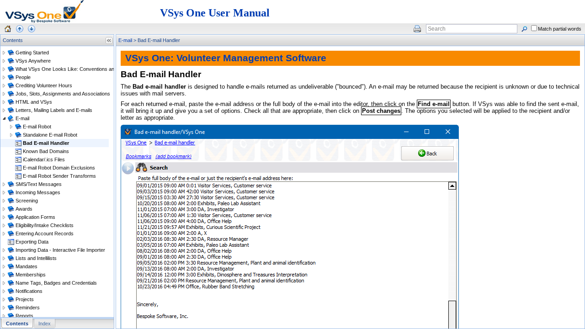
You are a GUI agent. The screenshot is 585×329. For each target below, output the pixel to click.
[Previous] (19, 28)
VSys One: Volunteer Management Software (225, 58)
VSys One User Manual (215, 13)
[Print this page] (417, 28)
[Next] (31, 28)
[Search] (524, 28)
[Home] (7, 28)
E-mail (125, 40)
